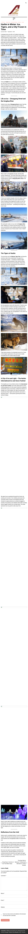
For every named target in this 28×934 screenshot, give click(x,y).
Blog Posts (8, 22)
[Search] (26, 3)
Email (2, 900)
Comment (3, 875)
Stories (19, 22)
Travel (23, 22)
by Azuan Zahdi (4, 31)
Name (2, 893)
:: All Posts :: (3, 22)
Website (3, 907)
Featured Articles (14, 22)
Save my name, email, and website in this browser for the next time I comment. (14, 914)
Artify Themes (22, 932)
